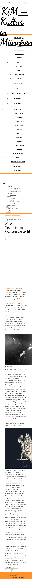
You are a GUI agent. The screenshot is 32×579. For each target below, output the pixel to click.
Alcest (11, 303)
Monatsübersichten (18, 93)
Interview (17, 98)
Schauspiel (19, 66)
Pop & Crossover (19, 42)
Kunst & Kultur (18, 83)
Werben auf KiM (16, 574)
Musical (19, 70)
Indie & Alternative (19, 50)
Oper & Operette (19, 74)
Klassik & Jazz (19, 54)
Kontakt (14, 575)
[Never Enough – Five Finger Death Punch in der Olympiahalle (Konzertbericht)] (8, 571)
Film (17, 88)
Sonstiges (19, 57)
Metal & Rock (19, 46)
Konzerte (17, 38)
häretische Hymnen (13, 288)
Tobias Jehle (10, 567)
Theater (17, 62)
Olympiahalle (9, 292)
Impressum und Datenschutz (19, 577)
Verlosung (18, 103)
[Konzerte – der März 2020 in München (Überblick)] (15, 571)
